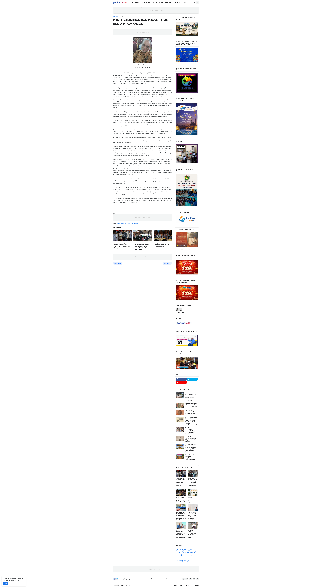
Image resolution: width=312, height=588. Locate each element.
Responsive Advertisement (156, 10)
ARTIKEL (179, 549)
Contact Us (188, 585)
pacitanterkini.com (126, 585)
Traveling (190, 560)
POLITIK (179, 560)
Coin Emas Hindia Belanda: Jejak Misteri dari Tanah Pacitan (190, 412)
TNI (185, 560)
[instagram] (194, 579)
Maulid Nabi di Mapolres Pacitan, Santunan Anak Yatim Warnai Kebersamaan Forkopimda (122, 245)
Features (123, 223)
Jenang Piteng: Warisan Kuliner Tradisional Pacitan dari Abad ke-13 (191, 405)
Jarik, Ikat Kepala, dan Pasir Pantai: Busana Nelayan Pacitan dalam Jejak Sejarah (191, 439)
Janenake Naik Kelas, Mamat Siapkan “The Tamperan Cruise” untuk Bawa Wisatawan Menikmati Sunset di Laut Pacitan (191, 396)
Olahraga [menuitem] (177, 2)
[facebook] (181, 379)
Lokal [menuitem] (155, 2)
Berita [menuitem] (137, 2)
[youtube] (181, 382)
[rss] (197, 579)
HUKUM (179, 552)
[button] (194, 2)
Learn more (15, 580)
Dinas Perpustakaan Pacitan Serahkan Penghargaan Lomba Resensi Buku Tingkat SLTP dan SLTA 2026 (180, 534)
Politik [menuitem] (161, 2)
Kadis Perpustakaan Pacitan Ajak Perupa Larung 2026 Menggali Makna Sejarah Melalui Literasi (191, 430)
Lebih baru (118, 263)
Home (175, 585)
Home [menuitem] (131, 2)
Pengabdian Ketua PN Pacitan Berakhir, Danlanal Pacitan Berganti (162, 244)
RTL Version (196, 585)
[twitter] (192, 379)
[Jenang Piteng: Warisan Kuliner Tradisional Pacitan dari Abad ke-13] (180, 405)
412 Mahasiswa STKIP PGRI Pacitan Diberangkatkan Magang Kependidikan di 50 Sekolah (181, 516)
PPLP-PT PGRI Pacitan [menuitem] (136, 7)
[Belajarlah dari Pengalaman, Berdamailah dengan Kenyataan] (193, 492)
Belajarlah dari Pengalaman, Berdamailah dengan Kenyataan (192, 500)
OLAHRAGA (186, 555)
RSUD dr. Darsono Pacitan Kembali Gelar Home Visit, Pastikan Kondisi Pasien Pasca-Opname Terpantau (193, 516)
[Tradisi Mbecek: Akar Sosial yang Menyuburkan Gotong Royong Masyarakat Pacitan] (180, 456)
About (180, 585)
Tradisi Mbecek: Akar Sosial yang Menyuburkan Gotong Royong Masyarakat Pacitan (190, 458)
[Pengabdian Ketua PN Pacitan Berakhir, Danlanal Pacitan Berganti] (163, 235)
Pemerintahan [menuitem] (146, 2)
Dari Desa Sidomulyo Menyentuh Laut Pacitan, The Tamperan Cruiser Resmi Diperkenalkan (192, 534)
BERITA (121, 16)
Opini (192, 555)
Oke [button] (6, 583)
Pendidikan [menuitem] (168, 2)
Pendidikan (135, 223)
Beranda (115, 16)
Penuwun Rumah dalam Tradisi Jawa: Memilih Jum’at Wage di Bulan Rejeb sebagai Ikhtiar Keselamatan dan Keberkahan (191, 448)
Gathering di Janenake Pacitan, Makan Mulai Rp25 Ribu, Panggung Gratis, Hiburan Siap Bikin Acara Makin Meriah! (142, 246)
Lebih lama (167, 263)
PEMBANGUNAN (181, 558)
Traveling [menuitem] (184, 2)
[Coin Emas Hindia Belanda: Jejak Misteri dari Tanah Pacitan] (180, 412)
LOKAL (129, 223)
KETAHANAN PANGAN (189, 552)
